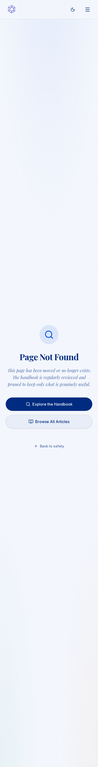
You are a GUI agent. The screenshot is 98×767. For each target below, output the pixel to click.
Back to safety (52, 446)
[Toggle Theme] (73, 9)
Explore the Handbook (52, 404)
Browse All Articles (52, 421)
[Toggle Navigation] (87, 9)
